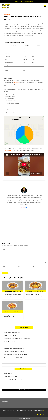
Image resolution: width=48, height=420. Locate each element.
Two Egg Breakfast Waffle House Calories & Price (15, 341)
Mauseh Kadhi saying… (9, 373)
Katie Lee (9, 19)
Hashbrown (7, 14)
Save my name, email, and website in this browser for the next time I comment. (19, 269)
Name (4, 266)
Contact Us (12, 410)
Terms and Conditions (21, 410)
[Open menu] (45, 6)
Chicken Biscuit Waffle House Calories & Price (14, 351)
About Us (35, 410)
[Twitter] (40, 414)
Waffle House (16, 82)
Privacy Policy (6, 410)
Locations (40, 410)
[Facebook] (38, 414)
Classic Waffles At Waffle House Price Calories (14, 345)
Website (34, 266)
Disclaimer (29, 410)
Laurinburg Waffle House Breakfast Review (13, 379)
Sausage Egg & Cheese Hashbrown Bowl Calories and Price (17, 338)
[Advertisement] (24, 229)
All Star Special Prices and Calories (12, 332)
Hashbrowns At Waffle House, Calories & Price (14, 348)
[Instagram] (43, 414)
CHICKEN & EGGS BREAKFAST (11, 335)
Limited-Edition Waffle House (10, 376)
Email (19, 266)
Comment (5, 249)
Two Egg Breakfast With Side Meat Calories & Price (15, 354)
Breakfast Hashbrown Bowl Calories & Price (13, 357)
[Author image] (5, 19)
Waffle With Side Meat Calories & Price (12, 361)
